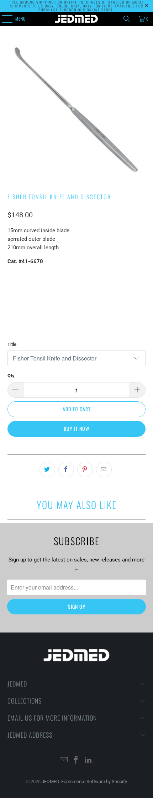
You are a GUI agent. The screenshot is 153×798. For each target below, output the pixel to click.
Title (11, 344)
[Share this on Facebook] (66, 469)
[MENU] (3, 19)
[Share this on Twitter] (47, 469)
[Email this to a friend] (104, 469)
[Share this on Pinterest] (85, 469)
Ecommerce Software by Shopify (94, 781)
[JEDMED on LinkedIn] (88, 760)
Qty (11, 375)
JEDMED (50, 781)
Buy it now (76, 428)
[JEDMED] (76, 19)
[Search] (126, 19)
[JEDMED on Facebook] (76, 760)
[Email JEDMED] (63, 760)
